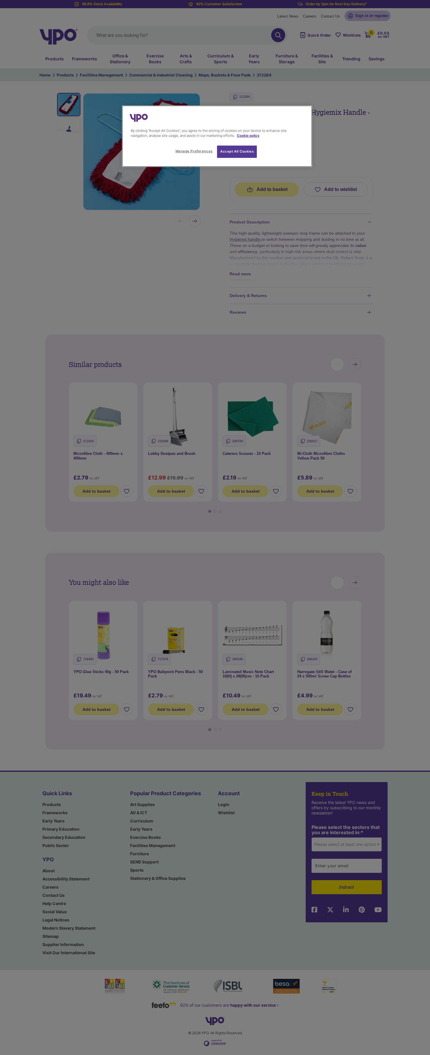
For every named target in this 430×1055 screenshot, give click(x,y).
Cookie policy (248, 136)
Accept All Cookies (237, 151)
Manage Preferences (194, 151)
